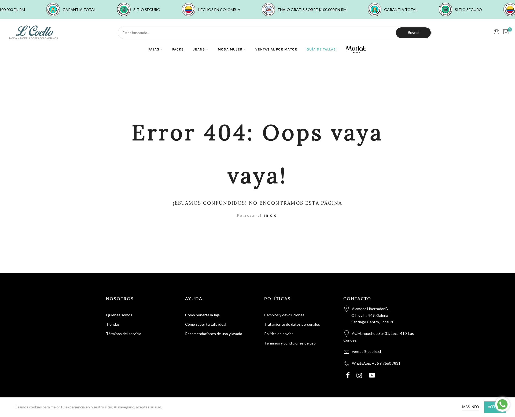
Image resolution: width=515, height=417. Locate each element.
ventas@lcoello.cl (366, 351)
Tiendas (113, 324)
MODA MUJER (230, 49)
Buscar (413, 32)
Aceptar (495, 407)
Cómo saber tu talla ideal (205, 324)
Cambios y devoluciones (284, 315)
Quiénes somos (119, 315)
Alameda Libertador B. (373, 315)
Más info (470, 407)
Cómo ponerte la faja (202, 315)
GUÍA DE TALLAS (321, 49)
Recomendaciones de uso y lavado (213, 333)
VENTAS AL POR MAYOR (276, 49)
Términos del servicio (123, 333)
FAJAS (153, 49)
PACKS (178, 49)
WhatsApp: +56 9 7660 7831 (376, 363)
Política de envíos (278, 333)
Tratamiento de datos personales (292, 324)
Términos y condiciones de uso (290, 343)
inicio (270, 215)
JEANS (199, 49)
